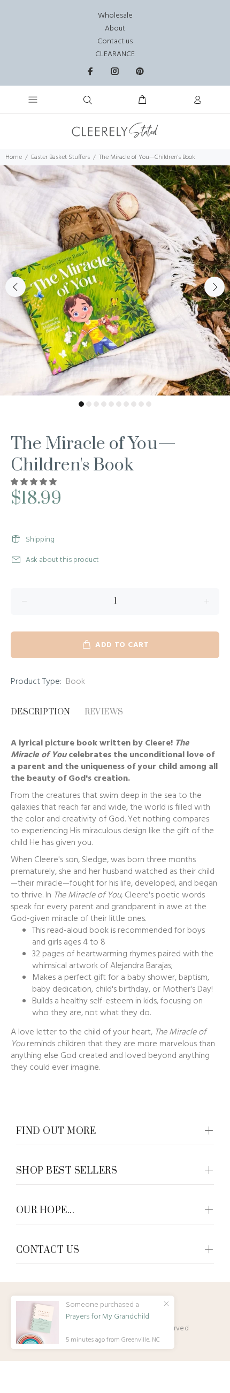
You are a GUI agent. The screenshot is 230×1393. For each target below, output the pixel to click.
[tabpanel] (115, 280)
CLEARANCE (115, 54)
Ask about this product (62, 560)
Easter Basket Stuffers (60, 157)
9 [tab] (141, 404)
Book (75, 682)
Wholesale (115, 16)
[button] (34, 482)
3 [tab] (96, 404)
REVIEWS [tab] (104, 712)
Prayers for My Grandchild (107, 1317)
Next (214, 287)
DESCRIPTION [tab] (41, 712)
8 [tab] (133, 404)
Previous (15, 287)
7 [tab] (126, 404)
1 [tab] (81, 404)
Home (13, 157)
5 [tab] (111, 404)
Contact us (115, 41)
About (115, 28)
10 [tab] (148, 404)
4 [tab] (103, 404)
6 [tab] (118, 404)
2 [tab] (88, 404)
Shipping (40, 540)
